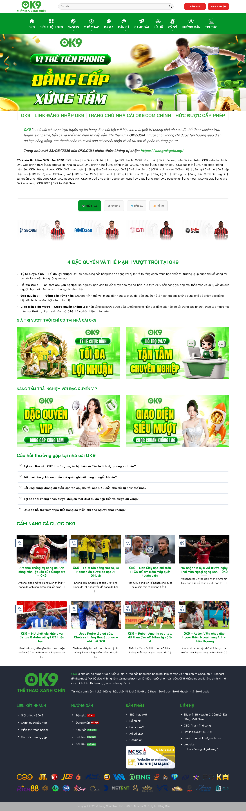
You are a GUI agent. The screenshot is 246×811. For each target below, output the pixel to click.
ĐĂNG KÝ (195, 6)
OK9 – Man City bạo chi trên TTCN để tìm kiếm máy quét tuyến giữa (150, 571)
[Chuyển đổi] (20, 465)
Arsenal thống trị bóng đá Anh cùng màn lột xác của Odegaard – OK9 (41, 571)
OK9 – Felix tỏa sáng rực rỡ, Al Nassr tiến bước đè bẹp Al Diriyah (96, 571)
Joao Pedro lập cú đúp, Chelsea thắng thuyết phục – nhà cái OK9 (96, 637)
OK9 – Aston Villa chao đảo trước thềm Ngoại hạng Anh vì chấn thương (204, 637)
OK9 (74, 674)
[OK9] (35, 6)
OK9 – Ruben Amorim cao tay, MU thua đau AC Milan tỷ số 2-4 (150, 637)
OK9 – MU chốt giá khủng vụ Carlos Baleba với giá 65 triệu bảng (41, 637)
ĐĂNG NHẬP (218, 6)
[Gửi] (170, 6)
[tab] (89, 205)
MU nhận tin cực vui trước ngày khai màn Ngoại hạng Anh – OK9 (204, 570)
